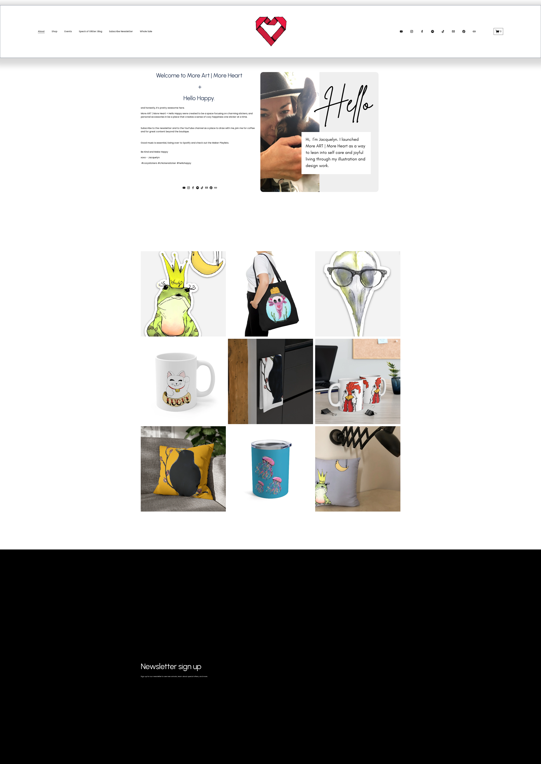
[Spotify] (432, 31)
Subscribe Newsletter (121, 31)
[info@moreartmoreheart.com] (453, 31)
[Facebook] (422, 31)
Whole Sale (146, 31)
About (41, 31)
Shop (54, 31)
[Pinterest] (463, 31)
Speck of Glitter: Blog (90, 31)
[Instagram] (411, 31)
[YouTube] (401, 31)
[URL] (474, 31)
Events (68, 31)
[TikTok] (443, 31)
